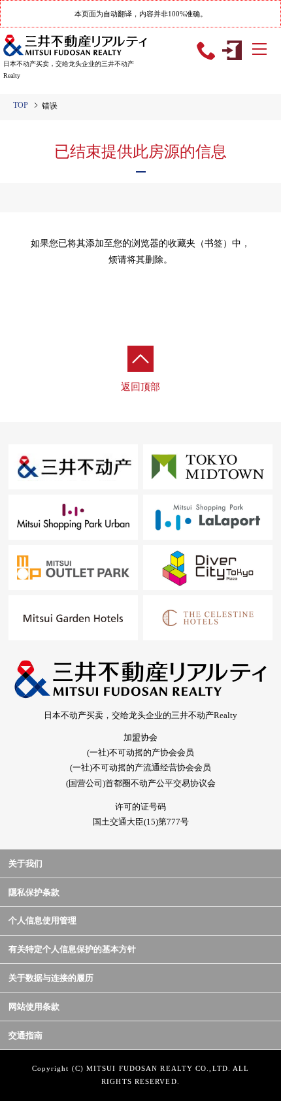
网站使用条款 (33, 1006)
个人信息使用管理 (42, 920)
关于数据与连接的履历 (50, 978)
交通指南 (25, 1035)
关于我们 (25, 863)
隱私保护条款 (33, 892)
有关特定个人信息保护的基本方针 (72, 949)
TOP (20, 105)
